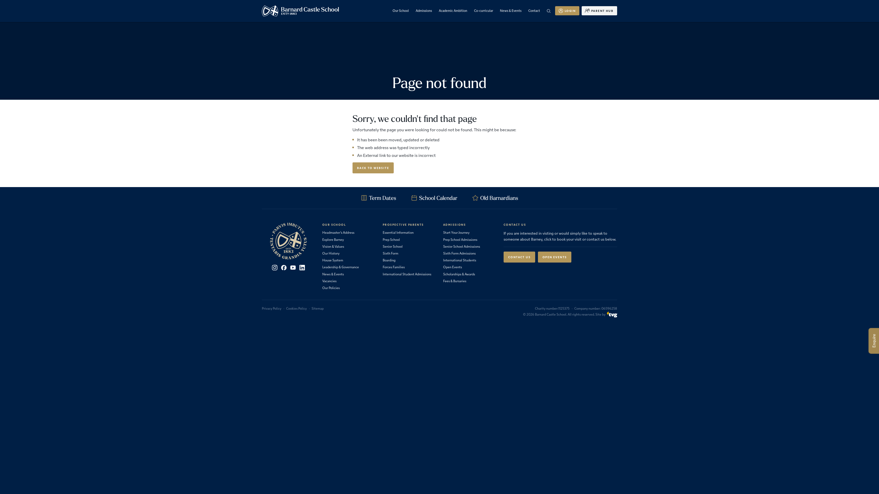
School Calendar (438, 197)
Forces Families (394, 267)
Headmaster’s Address (338, 232)
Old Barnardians (499, 197)
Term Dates (382, 197)
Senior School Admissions (461, 246)
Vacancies (329, 281)
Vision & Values (333, 246)
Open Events (452, 267)
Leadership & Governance (340, 267)
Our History (330, 253)
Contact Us (519, 257)
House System (332, 260)
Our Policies (331, 287)
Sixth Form (390, 253)
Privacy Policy (271, 308)
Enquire (873, 341)
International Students (459, 260)
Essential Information (398, 232)
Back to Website (373, 168)
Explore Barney (333, 239)
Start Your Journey (456, 232)
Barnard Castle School (550, 314)
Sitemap (318, 308)
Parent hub (602, 11)
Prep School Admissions (460, 239)
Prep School (391, 239)
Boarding (389, 260)
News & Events (333, 274)
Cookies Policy (296, 308)
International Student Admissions (407, 274)
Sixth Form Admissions (459, 253)
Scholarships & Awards (459, 274)
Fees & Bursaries (454, 281)
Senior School (393, 246)
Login (570, 11)
